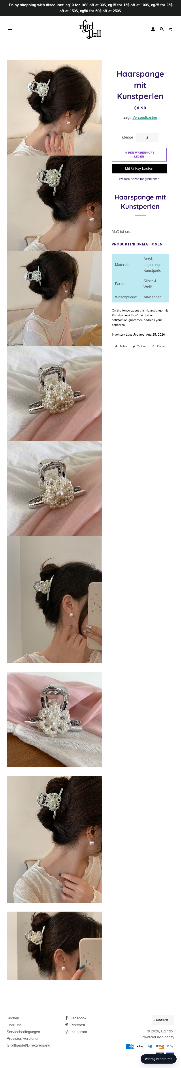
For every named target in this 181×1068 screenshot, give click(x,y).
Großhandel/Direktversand (28, 1045)
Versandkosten (144, 117)
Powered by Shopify (157, 1037)
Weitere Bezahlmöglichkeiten (139, 179)
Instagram (78, 1032)
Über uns (14, 1025)
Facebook (78, 1018)
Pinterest (77, 1025)
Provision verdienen (23, 1038)
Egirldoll (167, 1031)
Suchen (13, 1018)
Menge (127, 137)
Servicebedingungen (23, 1032)
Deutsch (161, 1020)
